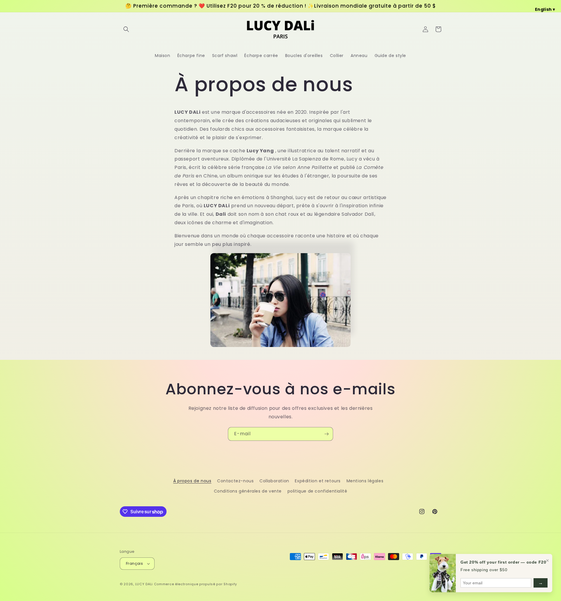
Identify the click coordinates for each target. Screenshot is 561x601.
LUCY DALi (144, 584)
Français (134, 563)
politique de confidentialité (317, 491)
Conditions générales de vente (248, 491)
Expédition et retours (318, 481)
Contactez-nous (235, 481)
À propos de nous (192, 481)
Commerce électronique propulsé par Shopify (195, 584)
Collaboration (274, 481)
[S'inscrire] (326, 434)
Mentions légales (365, 481)
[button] (126, 29)
